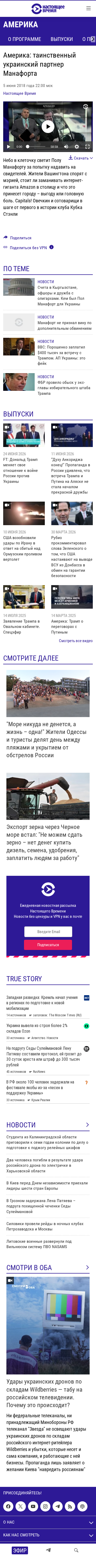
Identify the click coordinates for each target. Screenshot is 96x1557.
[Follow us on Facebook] (8, 1506)
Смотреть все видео (76, 640)
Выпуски (62, 39)
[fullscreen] (87, 146)
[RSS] (70, 1506)
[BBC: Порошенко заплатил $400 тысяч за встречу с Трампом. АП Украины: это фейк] (19, 346)
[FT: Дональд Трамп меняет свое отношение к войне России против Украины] (24, 435)
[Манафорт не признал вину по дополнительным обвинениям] (19, 322)
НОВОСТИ (21, 1125)
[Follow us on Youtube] (33, 1506)
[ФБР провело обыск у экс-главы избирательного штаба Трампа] (19, 382)
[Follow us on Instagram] (45, 1506)
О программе (24, 39)
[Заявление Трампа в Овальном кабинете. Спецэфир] (24, 597)
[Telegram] (48, 1550)
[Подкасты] (82, 1506)
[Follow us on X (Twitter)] (20, 1506)
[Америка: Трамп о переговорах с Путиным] (72, 597)
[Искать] (76, 1550)
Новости (46, 281)
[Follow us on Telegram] (58, 1506)
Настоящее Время (19, 93)
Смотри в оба (29, 1267)
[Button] (17, 239)
